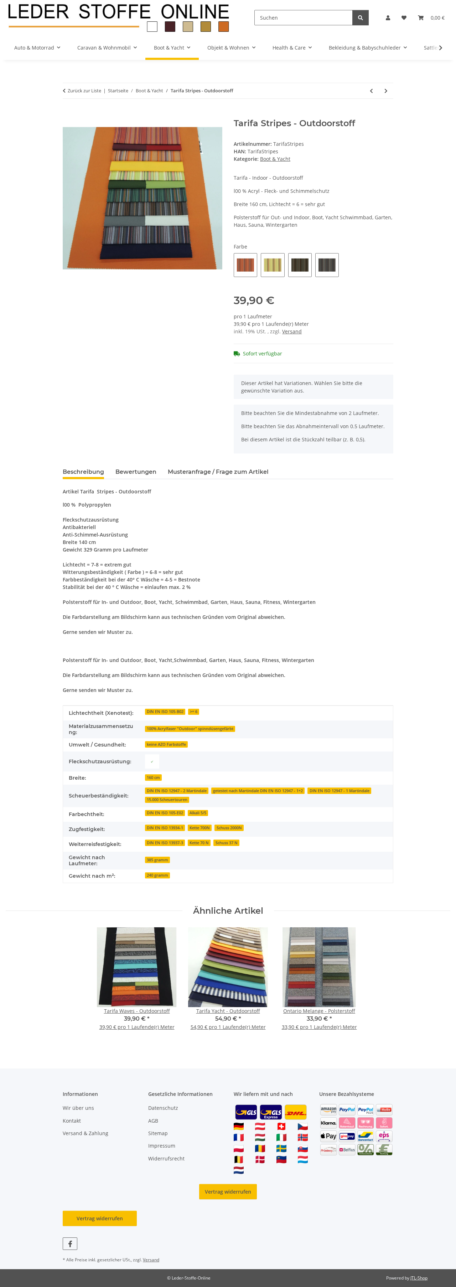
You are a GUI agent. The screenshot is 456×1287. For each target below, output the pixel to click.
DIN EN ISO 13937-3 (165, 842)
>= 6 (193, 711)
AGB (153, 1120)
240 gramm (157, 875)
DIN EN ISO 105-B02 (165, 711)
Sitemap (158, 1133)
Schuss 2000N (229, 827)
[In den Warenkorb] (68, 114)
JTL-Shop (419, 1278)
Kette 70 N (199, 842)
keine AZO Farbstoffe (166, 744)
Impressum (161, 1145)
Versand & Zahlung (85, 1133)
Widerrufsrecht (166, 1158)
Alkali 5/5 (198, 812)
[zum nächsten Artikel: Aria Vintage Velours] (386, 90)
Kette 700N (200, 827)
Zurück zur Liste (84, 90)
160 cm (153, 777)
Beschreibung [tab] (83, 471)
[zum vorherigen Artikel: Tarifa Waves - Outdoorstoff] (371, 90)
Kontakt (72, 1120)
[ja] (152, 761)
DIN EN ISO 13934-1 (165, 827)
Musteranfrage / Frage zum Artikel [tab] (218, 471)
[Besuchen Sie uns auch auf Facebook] (70, 1243)
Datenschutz (163, 1107)
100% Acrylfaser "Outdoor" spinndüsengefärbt (190, 728)
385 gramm (157, 859)
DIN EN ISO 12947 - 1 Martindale (339, 790)
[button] (388, 17)
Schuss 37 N (227, 842)
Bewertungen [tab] (135, 471)
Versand (292, 331)
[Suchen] (360, 17)
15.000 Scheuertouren (167, 799)
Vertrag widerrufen (228, 1191)
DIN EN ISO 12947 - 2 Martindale (177, 790)
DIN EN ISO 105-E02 (165, 812)
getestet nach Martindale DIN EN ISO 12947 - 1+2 (258, 790)
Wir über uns (78, 1107)
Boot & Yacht (275, 158)
